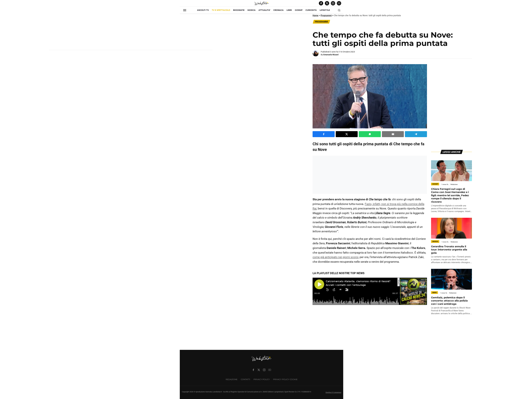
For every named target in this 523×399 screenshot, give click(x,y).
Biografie (238, 10)
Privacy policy (261, 379)
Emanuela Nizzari (331, 55)
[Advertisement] (131, 33)
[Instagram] (333, 3)
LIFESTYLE (325, 10)
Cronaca (278, 10)
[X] (327, 3)
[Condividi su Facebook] (324, 134)
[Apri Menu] (185, 10)
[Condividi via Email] (393, 134)
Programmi (326, 15)
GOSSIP (298, 10)
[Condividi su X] (347, 134)
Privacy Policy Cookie (285, 379)
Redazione (231, 379)
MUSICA (251, 10)
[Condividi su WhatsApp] (370, 134)
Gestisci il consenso (333, 392)
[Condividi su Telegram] (416, 134)
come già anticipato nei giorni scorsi (335, 257)
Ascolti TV (203, 10)
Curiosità (311, 10)
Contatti (245, 379)
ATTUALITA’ (264, 10)
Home (315, 15)
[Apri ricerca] (339, 10)
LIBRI (289, 10)
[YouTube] (339, 3)
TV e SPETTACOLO (221, 10)
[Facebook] (321, 3)
